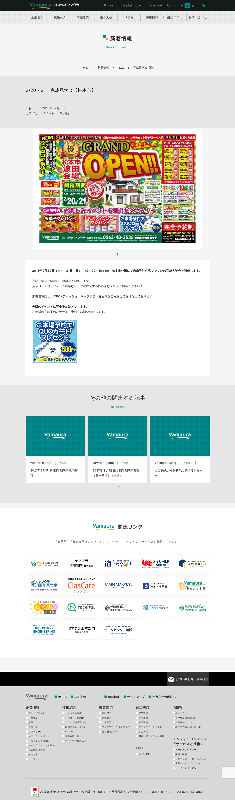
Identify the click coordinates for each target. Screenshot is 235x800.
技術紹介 (69, 707)
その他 (64, 113)
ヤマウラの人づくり (39, 736)
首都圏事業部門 (110, 731)
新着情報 (157, 5)
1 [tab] (119, 486)
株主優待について (184, 722)
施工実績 (143, 707)
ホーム (110, 5)
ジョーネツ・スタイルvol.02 (190, 758)
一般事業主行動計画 (39, 740)
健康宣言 (33, 754)
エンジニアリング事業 (150, 727)
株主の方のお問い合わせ (188, 727)
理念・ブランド (36, 713)
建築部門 (106, 717)
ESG (139, 748)
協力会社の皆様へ (164, 697)
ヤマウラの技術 (73, 713)
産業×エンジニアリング (187, 763)
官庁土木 (143, 717)
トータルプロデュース (187, 749)
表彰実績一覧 (72, 736)
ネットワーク (35, 731)
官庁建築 (143, 713)
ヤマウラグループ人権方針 (42, 745)
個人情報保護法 (36, 749)
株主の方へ (181, 713)
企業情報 (32, 707)
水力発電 (143, 731)
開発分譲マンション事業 (151, 736)
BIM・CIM (181, 754)
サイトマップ (136, 697)
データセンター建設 (185, 767)
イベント (48, 113)
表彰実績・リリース (133, 5)
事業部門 (106, 707)
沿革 (30, 722)
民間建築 (143, 722)
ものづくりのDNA (74, 717)
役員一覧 (33, 727)
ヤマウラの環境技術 (75, 722)
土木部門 (106, 722)
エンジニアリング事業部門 (116, 727)
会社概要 (33, 717)
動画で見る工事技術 (75, 727)
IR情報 (178, 707)
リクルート (34, 759)
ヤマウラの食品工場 (75, 740)
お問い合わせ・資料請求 (192, 679)
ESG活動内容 (146, 754)
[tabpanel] (55, 449)
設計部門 (106, 713)
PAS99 (69, 731)
